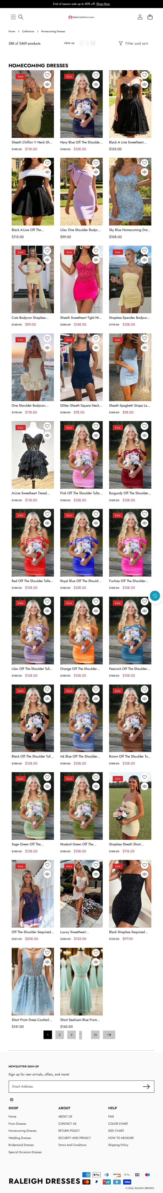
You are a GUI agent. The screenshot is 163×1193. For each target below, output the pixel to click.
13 (95, 1035)
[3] (93, 43)
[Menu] (13, 17)
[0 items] (150, 17)
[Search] (20, 17)
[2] (87, 43)
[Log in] (140, 17)
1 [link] (47, 1035)
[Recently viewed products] (155, 596)
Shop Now (103, 4)
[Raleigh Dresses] (81, 17)
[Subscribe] (146, 1086)
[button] (155, 607)
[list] (81, 43)
